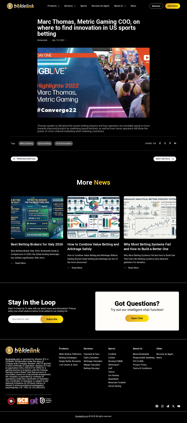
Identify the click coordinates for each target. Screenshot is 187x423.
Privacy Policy (140, 365)
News (133, 6)
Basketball (113, 379)
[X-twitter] (173, 406)
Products (52, 6)
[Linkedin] (175, 143)
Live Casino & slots (68, 365)
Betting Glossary (92, 368)
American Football (117, 382)
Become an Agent (164, 354)
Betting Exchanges (68, 358)
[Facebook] (160, 143)
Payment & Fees (92, 354)
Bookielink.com (81, 416)
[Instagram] (162, 406)
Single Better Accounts (70, 361)
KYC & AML (138, 361)
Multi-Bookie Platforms (70, 354)
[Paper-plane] (167, 406)
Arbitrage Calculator (93, 361)
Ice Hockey (113, 375)
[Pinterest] (170, 143)
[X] (165, 143)
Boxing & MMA (115, 361)
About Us (118, 6)
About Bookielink (141, 354)
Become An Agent (100, 6)
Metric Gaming (26, 143)
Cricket (111, 358)
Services (68, 6)
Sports (83, 6)
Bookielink (42, 40)
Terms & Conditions (142, 368)
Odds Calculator (91, 358)
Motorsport (113, 365)
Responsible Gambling (144, 358)
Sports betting (44, 143)
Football (112, 354)
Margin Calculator (92, 365)
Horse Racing (114, 386)
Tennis (111, 372)
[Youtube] (178, 406)
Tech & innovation (63, 143)
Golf (110, 368)
